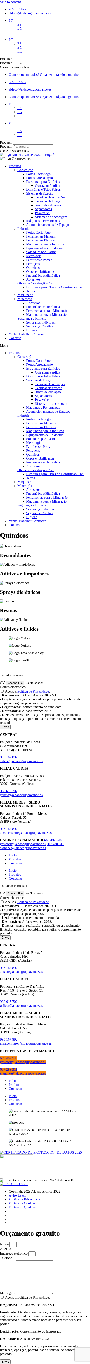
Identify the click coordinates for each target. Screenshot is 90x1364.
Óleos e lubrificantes (40, 271)
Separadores (43, 209)
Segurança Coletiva (39, 326)
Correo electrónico (13, 687)
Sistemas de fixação (39, 193)
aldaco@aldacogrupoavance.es (21, 761)
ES (19, 24)
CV (3, 682)
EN (19, 28)
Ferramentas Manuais (41, 236)
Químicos (33, 267)
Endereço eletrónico (14, 1253)
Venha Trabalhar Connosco (27, 334)
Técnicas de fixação (48, 201)
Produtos (15, 166)
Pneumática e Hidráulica (43, 275)
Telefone (6, 1258)
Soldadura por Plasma (41, 252)
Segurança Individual (40, 322)
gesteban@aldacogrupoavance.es (23, 844)
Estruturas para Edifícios (43, 182)
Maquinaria (25, 295)
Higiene (31, 330)
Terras (30, 291)
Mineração (24, 299)
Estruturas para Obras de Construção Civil (55, 287)
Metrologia (33, 256)
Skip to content (10, 2)
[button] (45, 59)
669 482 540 (53, 840)
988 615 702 (8, 791)
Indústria (23, 228)
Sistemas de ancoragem (51, 217)
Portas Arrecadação (39, 178)
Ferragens (33, 264)
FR (19, 32)
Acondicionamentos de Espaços (48, 225)
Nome (4, 1244)
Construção (25, 170)
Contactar (15, 863)
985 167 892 (8, 757)
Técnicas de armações (50, 197)
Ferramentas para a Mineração (47, 310)
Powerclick (42, 213)
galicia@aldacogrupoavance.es (21, 795)
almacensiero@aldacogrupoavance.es (26, 833)
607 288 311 (55, 844)
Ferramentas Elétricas (41, 240)
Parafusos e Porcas (39, 260)
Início (13, 855)
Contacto (15, 338)
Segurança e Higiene (31, 318)
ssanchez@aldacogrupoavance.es (23, 848)
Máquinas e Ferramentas (43, 221)
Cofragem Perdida (47, 185)
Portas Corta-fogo (38, 174)
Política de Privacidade (33, 691)
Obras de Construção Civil (35, 283)
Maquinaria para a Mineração (46, 314)
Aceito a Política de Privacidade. (44, 1326)
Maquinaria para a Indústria (45, 244)
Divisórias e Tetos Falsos (43, 189)
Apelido (6, 1249)
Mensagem (8, 1293)
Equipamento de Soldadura (45, 248)
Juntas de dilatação (48, 205)
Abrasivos (33, 279)
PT (11, 20)
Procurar (6, 63)
